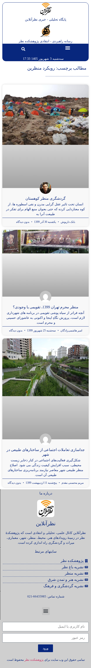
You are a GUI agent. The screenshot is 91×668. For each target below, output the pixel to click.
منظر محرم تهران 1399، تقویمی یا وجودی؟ (45, 307)
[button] (68, 48)
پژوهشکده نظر (34, 659)
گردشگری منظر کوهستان (45, 198)
